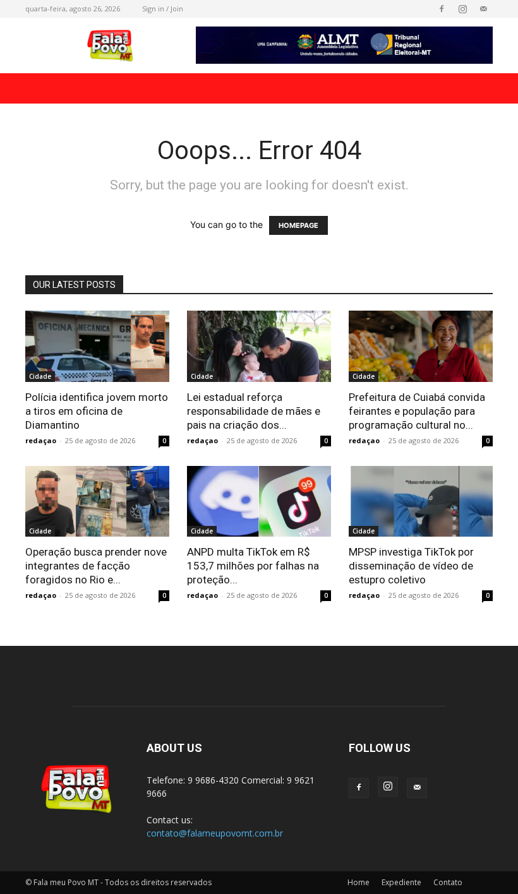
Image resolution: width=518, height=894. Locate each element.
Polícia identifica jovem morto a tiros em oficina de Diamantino (96, 411)
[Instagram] (462, 9)
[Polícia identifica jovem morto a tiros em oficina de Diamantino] (97, 346)
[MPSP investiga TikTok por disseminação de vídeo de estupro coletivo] (421, 501)
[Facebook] (441, 9)
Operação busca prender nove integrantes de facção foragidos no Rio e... (96, 565)
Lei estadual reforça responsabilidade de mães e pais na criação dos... (253, 411)
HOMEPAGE (298, 225)
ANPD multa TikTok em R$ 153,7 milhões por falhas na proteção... (253, 565)
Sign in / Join (162, 8)
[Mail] (483, 9)
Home (358, 882)
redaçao (40, 440)
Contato (447, 882)
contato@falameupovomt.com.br (215, 833)
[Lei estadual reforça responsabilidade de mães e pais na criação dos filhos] (259, 346)
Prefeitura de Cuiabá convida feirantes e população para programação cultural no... (417, 411)
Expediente (401, 882)
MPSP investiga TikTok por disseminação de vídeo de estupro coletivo (411, 565)
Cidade (40, 376)
